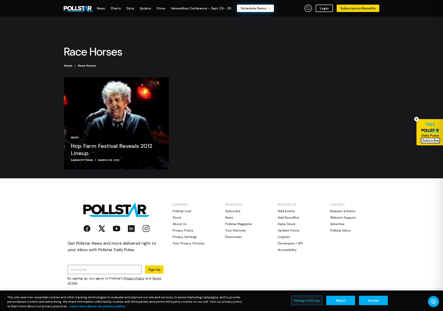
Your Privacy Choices (188, 243)
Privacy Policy (134, 278)
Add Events (286, 211)
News (75, 137)
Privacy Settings (185, 237)
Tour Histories (235, 230)
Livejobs (284, 237)
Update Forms (288, 230)
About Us (180, 224)
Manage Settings (307, 300)
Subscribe (232, 211)
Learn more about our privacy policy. (97, 306)
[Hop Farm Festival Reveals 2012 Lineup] (116, 123)
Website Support (343, 217)
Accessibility (287, 250)
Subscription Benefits (358, 8)
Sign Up (154, 269)
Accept (373, 300)
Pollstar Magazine (238, 224)
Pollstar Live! (182, 211)
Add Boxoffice (288, 217)
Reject (341, 300)
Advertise (337, 224)
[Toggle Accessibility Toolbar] (434, 302)
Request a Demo (343, 211)
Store (177, 217)
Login (324, 8)
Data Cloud (286, 224)
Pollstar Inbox (340, 230)
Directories (233, 237)
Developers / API (290, 243)
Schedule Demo (253, 8)
